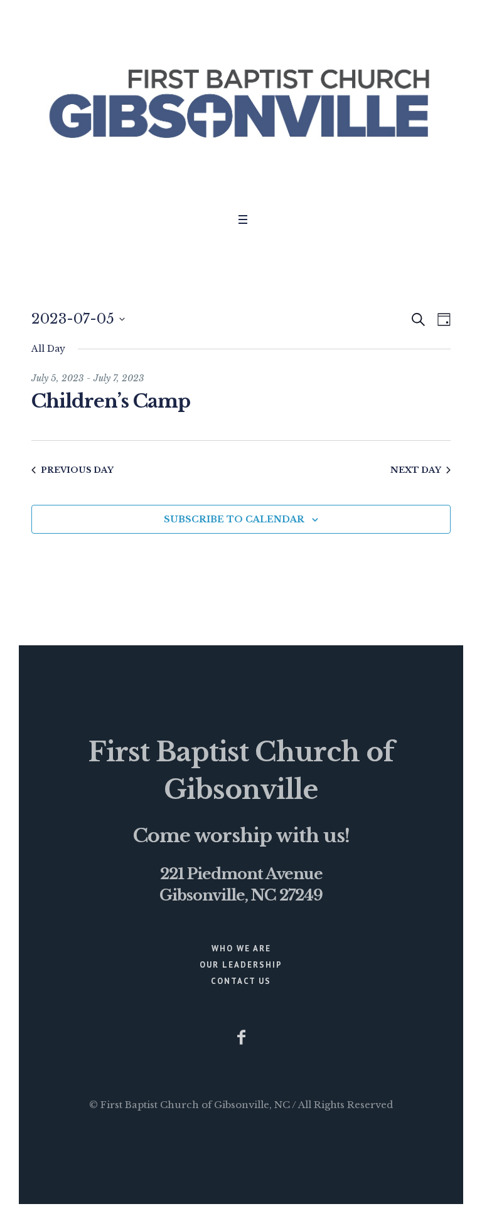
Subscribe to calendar (234, 519)
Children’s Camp (110, 401)
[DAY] (441, 319)
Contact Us (241, 981)
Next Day (415, 470)
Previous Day (77, 470)
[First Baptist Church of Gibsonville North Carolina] (241, 103)
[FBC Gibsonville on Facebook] (241, 1037)
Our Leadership (241, 964)
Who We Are (241, 948)
